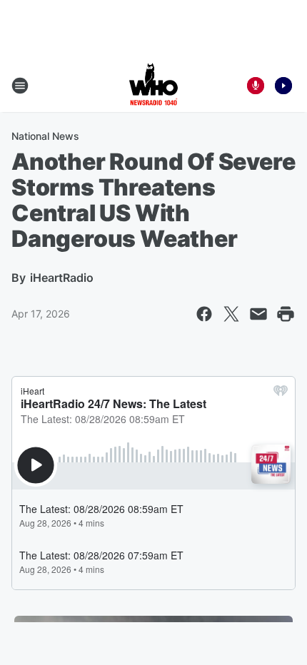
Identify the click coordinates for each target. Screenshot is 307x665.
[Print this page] (286, 314)
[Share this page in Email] (258, 314)
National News (45, 136)
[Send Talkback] (255, 85)
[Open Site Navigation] (20, 85)
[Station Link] (153, 85)
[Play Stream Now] (283, 85)
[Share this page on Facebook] (204, 314)
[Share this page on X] (231, 314)
